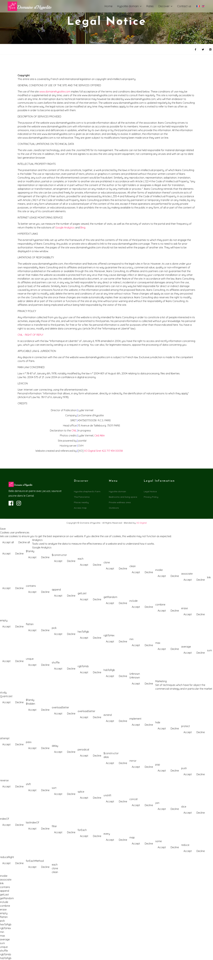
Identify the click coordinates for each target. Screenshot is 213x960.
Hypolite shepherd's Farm (87, 491)
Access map (80, 507)
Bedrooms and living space (123, 497)
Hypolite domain (128, 6)
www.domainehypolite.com (54, 91)
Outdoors (114, 507)
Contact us (184, 6)
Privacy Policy (151, 497)
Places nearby (81, 502)
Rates (150, 6)
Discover (163, 6)
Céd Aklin (99, 435)
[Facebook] (195, 49)
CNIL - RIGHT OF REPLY (30, 334)
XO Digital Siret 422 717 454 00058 (103, 450)
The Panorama (82, 497)
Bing (82, 227)
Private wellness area (120, 502)
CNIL (74, 430)
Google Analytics (65, 227)
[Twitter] (203, 49)
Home (108, 6)
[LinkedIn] (210, 49)
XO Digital (141, 522)
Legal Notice (150, 491)
